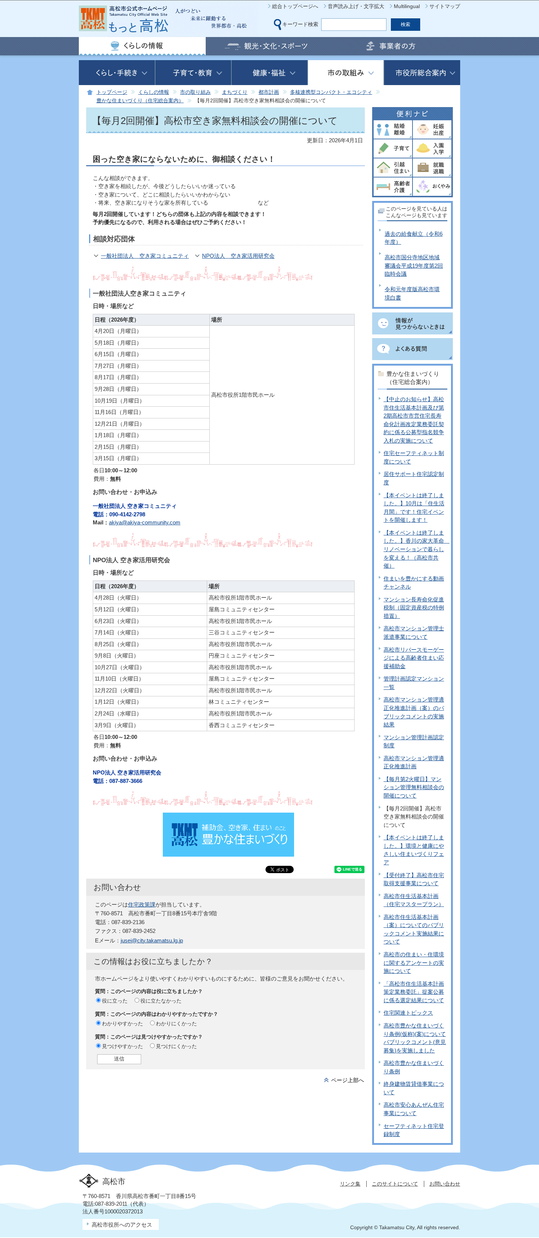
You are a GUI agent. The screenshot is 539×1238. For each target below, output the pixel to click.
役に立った (115, 1001)
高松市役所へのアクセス (122, 1224)
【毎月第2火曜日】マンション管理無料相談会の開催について (414, 787)
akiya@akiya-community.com (144, 522)
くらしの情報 (153, 92)
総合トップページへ (295, 6)
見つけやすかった (122, 1046)
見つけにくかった (176, 1046)
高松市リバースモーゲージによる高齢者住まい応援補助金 (414, 658)
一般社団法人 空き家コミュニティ (145, 256)
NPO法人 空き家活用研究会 (238, 256)
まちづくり (234, 92)
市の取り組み (195, 92)
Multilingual (407, 6)
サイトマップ (444, 6)
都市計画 (268, 92)
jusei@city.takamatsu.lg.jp (152, 940)
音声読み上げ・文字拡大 (356, 6)
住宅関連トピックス (408, 1013)
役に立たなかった (161, 1001)
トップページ (111, 92)
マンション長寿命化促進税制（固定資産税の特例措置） (414, 607)
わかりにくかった (176, 1023)
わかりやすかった (122, 1023)
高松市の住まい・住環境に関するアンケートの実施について (414, 962)
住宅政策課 (141, 904)
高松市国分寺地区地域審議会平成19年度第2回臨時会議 (414, 265)
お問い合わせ (444, 1184)
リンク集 (350, 1184)
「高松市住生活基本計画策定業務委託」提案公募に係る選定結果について (414, 992)
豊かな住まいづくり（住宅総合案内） (140, 100)
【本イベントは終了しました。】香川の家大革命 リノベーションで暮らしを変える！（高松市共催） (417, 549)
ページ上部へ (347, 1080)
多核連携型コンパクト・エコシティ (331, 92)
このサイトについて (395, 1184)
